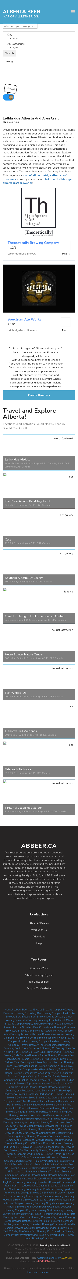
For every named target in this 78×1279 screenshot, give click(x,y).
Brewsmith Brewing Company (51, 1164)
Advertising (39, 936)
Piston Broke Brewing (33, 1097)
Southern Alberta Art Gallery (24, 578)
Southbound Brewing (37, 1171)
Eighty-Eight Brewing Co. (40, 1023)
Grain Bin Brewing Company (36, 1217)
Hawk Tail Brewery (13, 1199)
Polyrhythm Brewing (48, 1118)
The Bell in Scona (43, 1037)
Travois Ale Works (48, 1235)
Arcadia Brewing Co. (32, 1059)
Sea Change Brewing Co (29, 1192)
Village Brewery (38, 1076)
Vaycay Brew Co (65, 1048)
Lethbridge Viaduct (17, 459)
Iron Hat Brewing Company (34, 1041)
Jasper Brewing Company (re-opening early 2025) (33, 1073)
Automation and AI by (39, 1258)
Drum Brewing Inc (48, 1126)
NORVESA (44, 1261)
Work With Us (39, 930)
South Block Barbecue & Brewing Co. (35, 1048)
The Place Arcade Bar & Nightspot (27, 501)
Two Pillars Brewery (26, 1101)
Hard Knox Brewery (33, 1178)
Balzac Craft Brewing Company (32, 1133)
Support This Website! (39, 988)
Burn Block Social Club (50, 1129)
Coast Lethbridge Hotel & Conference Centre (34, 616)
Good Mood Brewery (46, 1069)
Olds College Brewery (26, 1055)
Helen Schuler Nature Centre (24, 654)
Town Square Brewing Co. (47, 1052)
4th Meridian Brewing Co (58, 1059)
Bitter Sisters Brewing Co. (58, 1178)
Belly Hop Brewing (58, 1140)
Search (9, 53)
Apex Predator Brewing (50, 1189)
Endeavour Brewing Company (49, 1104)
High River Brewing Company (19, 1182)
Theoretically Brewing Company (33, 242)
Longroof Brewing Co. (41, 1122)
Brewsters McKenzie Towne (58, 1168)
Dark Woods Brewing (51, 1094)
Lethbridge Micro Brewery (22, 330)
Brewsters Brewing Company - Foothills (52, 1224)
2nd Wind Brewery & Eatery (59, 1192)
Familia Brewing (38, 1066)
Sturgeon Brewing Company (29, 1203)
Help (39, 943)
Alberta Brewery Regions (39, 975)
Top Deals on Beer (39, 982)
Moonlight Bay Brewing (61, 1147)
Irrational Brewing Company (59, 1027)
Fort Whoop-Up (16, 693)
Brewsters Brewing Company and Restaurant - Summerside (37, 1159)
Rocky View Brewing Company (21, 1094)
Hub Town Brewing (21, 1214)
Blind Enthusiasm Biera (51, 1101)
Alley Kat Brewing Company (22, 1126)
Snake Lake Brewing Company (31, 1020)
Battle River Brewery (40, 1034)
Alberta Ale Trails (39, 968)
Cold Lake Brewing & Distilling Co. (23, 1196)
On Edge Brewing (25, 1111)
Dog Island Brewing (26, 1129)
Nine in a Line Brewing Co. (18, 1052)
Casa (8, 539)
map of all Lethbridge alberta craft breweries (22, 16)
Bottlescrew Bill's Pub (34, 1221)
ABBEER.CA (39, 846)
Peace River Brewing (17, 1066)
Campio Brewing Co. (16, 1228)
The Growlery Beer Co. (30, 1027)
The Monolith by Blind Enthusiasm (38, 1106)
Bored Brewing (13, 1221)
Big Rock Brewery (36, 1210)
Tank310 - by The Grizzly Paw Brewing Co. (27, 1231)
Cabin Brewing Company (55, 1175)
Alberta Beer (21, 11)
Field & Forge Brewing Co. (19, 1164)
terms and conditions (38, 1272)
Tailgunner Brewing (18, 1224)
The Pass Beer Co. (64, 1122)
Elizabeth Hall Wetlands (21, 731)
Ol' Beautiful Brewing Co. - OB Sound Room (39, 1141)
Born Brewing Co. (13, 1150)
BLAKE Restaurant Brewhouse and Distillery (40, 1016)
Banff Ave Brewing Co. (20, 1037)
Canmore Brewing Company (58, 1196)
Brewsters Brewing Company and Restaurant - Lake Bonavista (37, 1088)
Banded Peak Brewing (61, 1161)
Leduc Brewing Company (39, 1238)
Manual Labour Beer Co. (18, 1009)
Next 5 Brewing (37, 1228)
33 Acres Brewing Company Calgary (52, 1009)
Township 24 (66, 1069)
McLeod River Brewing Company (50, 1214)
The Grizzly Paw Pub (47, 1111)
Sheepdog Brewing (30, 1175)
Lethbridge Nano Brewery (22, 253)
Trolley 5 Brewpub (29, 1115)
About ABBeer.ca (39, 923)
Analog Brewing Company (33, 1136)
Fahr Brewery (66, 1235)
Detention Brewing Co (15, 1013)
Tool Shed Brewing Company (20, 1189)
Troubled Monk (57, 1020)
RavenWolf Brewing (26, 1235)
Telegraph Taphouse (18, 769)
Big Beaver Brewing (63, 1217)
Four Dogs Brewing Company (43, 1206)
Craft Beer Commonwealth (33, 1157)
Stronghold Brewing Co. (59, 1228)
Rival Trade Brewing (50, 1108)
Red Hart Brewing (64, 1062)
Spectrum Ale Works (24, 319)
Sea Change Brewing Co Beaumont (53, 1185)
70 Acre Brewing (33, 1168)
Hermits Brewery (29, 1045)
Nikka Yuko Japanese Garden (23, 808)
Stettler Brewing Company (54, 1055)
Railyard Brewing (16, 1206)
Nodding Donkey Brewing (33, 1087)
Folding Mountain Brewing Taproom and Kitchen (40, 1081)
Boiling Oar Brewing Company (46, 1013)
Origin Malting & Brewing (60, 1203)
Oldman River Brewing (17, 1062)
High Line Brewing (26, 1118)
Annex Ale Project (57, 1066)
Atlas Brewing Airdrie (16, 1034)
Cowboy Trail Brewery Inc (50, 1080)
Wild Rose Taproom (41, 1062)
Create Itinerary (39, 395)
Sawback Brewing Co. (35, 1147)
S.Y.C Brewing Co (63, 1090)
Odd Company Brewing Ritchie (44, 1154)
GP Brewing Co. (16, 1171)
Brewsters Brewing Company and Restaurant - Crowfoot (37, 1138)
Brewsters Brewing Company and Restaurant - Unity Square (39, 1030)
